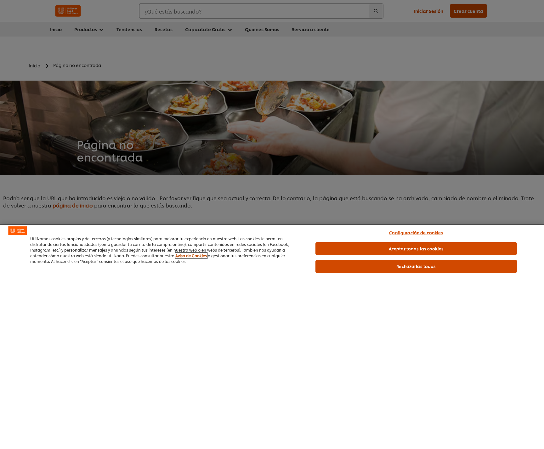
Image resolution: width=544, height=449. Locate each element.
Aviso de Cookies (191, 255)
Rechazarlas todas (416, 266)
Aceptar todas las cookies (416, 248)
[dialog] (272, 336)
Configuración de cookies (416, 232)
